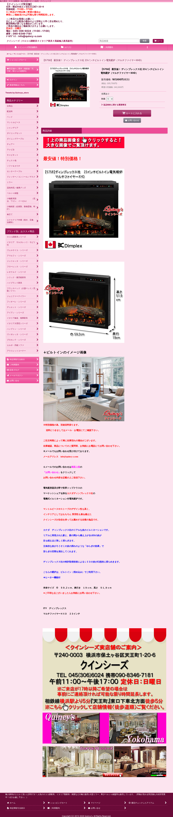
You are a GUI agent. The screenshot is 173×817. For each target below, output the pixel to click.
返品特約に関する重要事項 (114, 105)
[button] (147, 47)
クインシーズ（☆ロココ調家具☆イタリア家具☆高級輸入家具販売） (40, 41)
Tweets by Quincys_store (17, 92)
